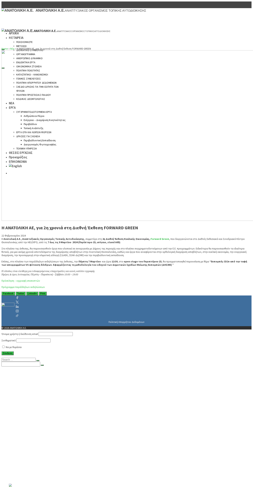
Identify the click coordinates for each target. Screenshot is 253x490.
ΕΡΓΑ (12, 434)
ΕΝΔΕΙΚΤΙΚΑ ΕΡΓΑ (28, 397)
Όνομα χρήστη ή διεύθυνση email (19, 334)
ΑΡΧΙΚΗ (14, 33)
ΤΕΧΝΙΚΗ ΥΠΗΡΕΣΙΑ (29, 471)
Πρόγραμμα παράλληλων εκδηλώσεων (23, 287)
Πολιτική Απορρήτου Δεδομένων (126, 322)
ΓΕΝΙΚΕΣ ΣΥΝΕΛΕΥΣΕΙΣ (31, 411)
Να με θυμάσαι (13, 347)
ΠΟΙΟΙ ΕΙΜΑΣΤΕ (24, 42)
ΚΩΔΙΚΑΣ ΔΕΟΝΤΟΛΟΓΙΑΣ (33, 426)
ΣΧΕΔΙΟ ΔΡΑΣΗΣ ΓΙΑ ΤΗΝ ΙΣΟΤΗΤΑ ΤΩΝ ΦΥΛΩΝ (47, 419)
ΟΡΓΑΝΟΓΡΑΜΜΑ (27, 389)
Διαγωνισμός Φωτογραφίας (42, 467)
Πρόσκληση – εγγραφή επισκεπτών (20, 280)
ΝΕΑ (11, 430)
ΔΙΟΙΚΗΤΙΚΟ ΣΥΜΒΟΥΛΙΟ (32, 386)
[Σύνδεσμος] (7, 306)
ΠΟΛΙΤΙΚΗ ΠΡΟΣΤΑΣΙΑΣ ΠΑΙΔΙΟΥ (37, 423)
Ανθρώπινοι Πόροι (36, 441)
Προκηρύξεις (17, 478)
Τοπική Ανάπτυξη (35, 452)
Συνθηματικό (8, 340)
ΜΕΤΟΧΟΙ (21, 46)
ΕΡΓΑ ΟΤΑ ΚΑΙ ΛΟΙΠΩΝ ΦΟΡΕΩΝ (37, 456)
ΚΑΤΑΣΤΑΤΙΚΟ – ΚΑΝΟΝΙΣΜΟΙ (35, 408)
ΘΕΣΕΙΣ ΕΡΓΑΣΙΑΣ (20, 474)
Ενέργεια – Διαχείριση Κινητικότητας (48, 445)
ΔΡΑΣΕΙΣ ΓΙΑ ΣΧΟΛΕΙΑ (30, 460)
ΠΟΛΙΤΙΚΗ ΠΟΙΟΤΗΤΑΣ (31, 404)
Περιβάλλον (31, 448)
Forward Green (160, 239)
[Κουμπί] (37, 360)
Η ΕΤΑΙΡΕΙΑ (16, 38)
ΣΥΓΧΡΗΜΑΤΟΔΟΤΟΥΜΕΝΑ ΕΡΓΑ (37, 437)
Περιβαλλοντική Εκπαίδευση (43, 463)
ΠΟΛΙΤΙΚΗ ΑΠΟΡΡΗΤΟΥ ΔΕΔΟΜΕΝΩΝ (41, 415)
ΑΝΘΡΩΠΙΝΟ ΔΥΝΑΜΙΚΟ (32, 393)
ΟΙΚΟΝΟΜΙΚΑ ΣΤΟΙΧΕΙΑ (31, 400)
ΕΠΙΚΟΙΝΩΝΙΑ (18, 482)
